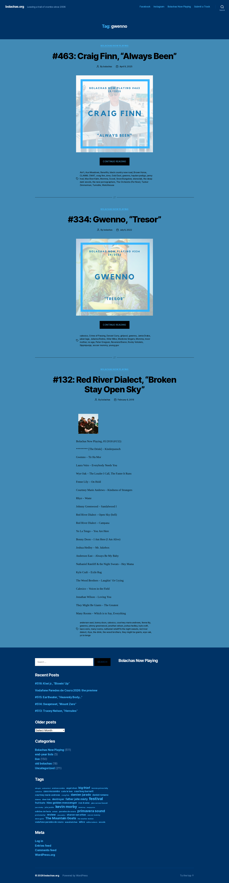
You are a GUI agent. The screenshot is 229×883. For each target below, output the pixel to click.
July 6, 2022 (126, 229)
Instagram (159, 6)
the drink (97, 632)
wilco (82, 822)
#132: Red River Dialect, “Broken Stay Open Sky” (114, 384)
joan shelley (39, 807)
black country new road (121, 172)
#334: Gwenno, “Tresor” (114, 219)
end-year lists (44, 754)
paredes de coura (67, 811)
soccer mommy (100, 345)
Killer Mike (112, 339)
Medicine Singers (126, 339)
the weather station (86, 819)
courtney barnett (83, 791)
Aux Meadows (92, 172)
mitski (54, 811)
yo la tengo (85, 635)
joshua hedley (131, 625)
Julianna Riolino (98, 339)
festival (96, 798)
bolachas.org (14, 6)
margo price (91, 807)
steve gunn (39, 819)
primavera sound (91, 811)
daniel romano (100, 794)
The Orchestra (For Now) (128, 182)
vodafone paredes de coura (49, 822)
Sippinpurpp (86, 345)
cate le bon (67, 791)
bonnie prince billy (100, 788)
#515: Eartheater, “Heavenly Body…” (58, 697)
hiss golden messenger (62, 802)
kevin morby (66, 806)
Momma (104, 178)
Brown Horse (140, 172)
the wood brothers (112, 632)
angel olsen (71, 788)
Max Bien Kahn (92, 178)
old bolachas (43, 763)
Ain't (82, 172)
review (51, 814)
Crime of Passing (97, 335)
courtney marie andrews (128, 622)
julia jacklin (49, 807)
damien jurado (81, 794)
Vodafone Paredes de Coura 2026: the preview (66, 690)
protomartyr (40, 815)
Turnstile (97, 185)
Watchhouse (108, 185)
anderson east (87, 622)
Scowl (112, 178)
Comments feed (45, 850)
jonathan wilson (115, 625)
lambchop (81, 807)
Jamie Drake (144, 335)
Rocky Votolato (135, 342)
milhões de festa (43, 811)
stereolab (137, 178)
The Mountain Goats (60, 818)
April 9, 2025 (126, 66)
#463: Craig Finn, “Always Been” (114, 56)
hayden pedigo (138, 175)
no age (91, 342)
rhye (90, 632)
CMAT (92, 175)
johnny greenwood (98, 625)
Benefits (104, 172)
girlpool (124, 335)
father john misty (77, 799)
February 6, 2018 (126, 399)
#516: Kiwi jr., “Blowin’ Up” (52, 683)
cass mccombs (51, 791)
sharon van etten (76, 814)
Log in (39, 841)
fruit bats (40, 802)
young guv (114, 345)
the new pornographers (103, 182)
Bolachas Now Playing (179, 6)
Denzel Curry (113, 335)
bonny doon (100, 622)
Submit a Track (202, 6)
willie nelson (91, 822)
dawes (38, 799)
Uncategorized (45, 768)
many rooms (97, 629)
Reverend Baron (119, 342)
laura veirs (85, 629)
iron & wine (84, 803)
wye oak (147, 632)
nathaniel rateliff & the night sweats (121, 629)
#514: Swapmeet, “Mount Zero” (55, 704)
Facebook (145, 6)
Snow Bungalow (124, 178)
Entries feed (43, 845)
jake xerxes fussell (99, 803)
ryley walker (61, 815)
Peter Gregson (103, 342)
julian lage (84, 339)
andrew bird (46, 788)
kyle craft (143, 625)
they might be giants (132, 632)
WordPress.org (45, 854)
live (37, 759)
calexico (84, 335)
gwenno (126, 175)
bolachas (107, 66)
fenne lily (146, 622)
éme (108, 175)
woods (102, 822)
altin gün (38, 788)
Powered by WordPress (75, 875)
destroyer (58, 799)
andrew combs (58, 788)
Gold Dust (116, 175)
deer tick (46, 799)
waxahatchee (71, 822)
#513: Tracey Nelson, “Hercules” (56, 711)
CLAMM (84, 175)
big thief (84, 787)
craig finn (100, 175)
